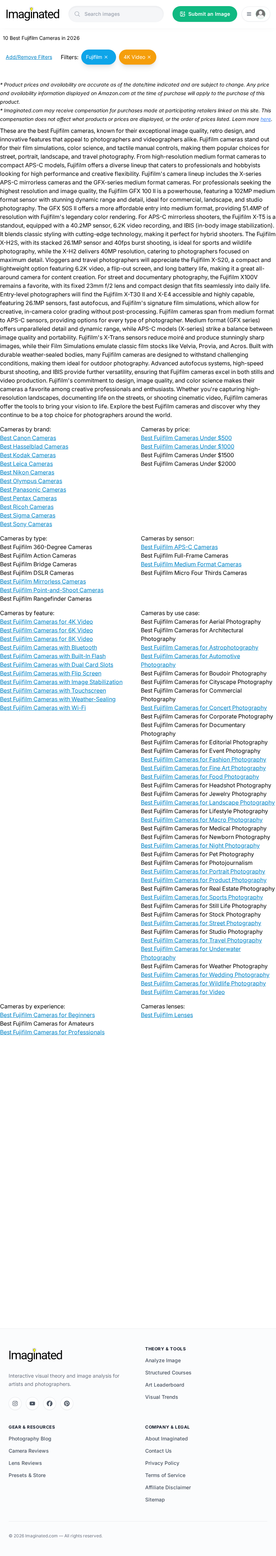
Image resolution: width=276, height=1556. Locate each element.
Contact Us (158, 1451)
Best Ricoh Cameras (27, 506)
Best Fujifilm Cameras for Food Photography (200, 776)
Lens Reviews (25, 1463)
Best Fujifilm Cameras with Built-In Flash (53, 656)
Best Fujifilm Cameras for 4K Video (46, 621)
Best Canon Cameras (28, 437)
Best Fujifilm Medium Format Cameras (191, 564)
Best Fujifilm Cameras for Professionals (52, 1032)
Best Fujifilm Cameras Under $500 (186, 437)
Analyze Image (163, 1360)
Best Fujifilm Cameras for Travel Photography (201, 940)
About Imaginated (166, 1438)
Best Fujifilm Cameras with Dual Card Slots (56, 664)
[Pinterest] (66, 1403)
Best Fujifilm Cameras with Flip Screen (50, 673)
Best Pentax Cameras (28, 498)
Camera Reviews (29, 1451)
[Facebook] (49, 1403)
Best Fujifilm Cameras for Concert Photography (204, 707)
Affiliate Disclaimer (168, 1487)
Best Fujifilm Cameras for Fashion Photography (203, 759)
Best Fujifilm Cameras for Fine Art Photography (203, 768)
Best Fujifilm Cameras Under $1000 (187, 446)
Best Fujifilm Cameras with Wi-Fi (43, 707)
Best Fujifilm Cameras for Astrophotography (199, 647)
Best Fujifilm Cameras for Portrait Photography (203, 871)
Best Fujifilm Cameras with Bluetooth (48, 647)
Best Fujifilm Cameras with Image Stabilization (61, 681)
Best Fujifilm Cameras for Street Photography (201, 923)
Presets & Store (27, 1475)
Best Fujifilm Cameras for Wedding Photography (205, 974)
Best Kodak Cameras (28, 455)
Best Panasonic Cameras (33, 489)
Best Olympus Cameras (31, 480)
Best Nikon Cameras (27, 472)
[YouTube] (32, 1403)
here (266, 119)
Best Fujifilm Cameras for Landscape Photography (208, 802)
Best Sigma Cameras (27, 515)
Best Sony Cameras (26, 524)
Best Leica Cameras (26, 463)
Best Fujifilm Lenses (167, 1014)
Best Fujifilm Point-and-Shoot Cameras (52, 590)
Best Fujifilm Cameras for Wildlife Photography (203, 983)
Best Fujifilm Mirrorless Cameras (43, 581)
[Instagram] (15, 1403)
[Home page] (33, 14)
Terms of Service (165, 1475)
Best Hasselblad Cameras (34, 446)
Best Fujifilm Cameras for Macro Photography (202, 819)
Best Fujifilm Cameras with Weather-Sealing (58, 699)
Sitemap (155, 1499)
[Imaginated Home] (36, 1355)
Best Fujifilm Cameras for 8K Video (46, 638)
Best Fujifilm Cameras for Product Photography (204, 880)
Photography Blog (30, 1438)
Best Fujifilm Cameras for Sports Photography (202, 897)
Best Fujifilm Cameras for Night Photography (200, 845)
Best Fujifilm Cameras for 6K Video (46, 630)
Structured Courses (168, 1372)
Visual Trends (161, 1397)
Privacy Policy (162, 1463)
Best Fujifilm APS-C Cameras (179, 546)
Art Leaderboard (164, 1385)
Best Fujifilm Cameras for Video (183, 991)
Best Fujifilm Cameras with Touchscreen (53, 690)
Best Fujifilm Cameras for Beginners (47, 1014)
